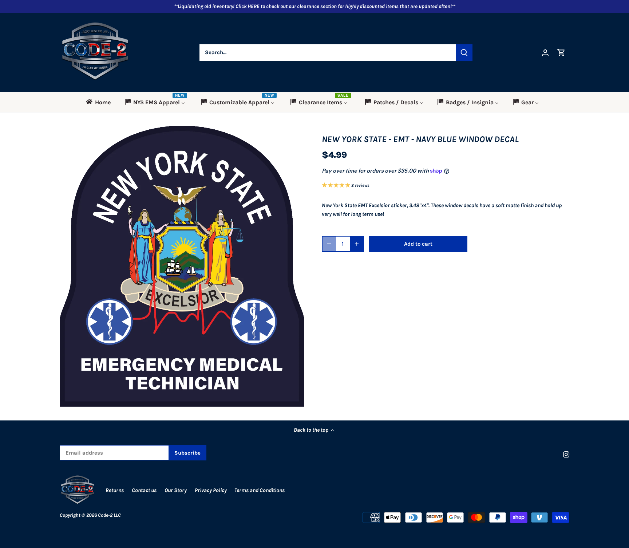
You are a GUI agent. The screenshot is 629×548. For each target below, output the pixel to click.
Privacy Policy (211, 490)
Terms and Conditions (259, 490)
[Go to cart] (561, 53)
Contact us (144, 490)
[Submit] (464, 52)
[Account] (545, 53)
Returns (115, 490)
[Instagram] (566, 454)
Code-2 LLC (109, 515)
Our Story (176, 490)
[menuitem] (100, 102)
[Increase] (357, 243)
